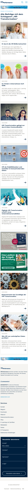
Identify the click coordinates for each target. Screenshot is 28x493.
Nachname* (5, 457)
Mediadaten (4, 425)
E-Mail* (4, 463)
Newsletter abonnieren (13, 473)
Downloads (4, 412)
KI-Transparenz (5, 430)
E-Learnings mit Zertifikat (8, 422)
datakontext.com (5, 397)
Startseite (2, 11)
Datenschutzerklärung (15, 488)
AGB (23, 488)
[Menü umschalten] (26, 2)
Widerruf (3, 414)
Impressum (6, 488)
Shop (2, 419)
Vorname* (5, 450)
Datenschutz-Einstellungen (8, 432)
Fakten (2, 427)
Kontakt (3, 407)
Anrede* (4, 443)
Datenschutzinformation (7, 417)
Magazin (3, 409)
